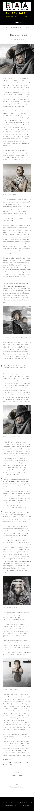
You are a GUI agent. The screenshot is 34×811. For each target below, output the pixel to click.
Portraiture (27, 762)
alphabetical (15, 27)
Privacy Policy (24, 804)
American (15, 762)
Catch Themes (23, 805)
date (21, 762)
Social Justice (7, 764)
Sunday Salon (17, 13)
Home (6, 27)
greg (22, 39)
